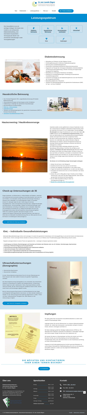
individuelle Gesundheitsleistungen (12, 113)
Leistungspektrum (34, 10)
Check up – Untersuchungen (10, 107)
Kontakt (54, 10)
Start (16, 10)
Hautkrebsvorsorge (8, 108)
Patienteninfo (23, 10)
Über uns (45, 10)
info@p (68, 391)
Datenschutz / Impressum (79, 412)
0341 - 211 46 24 (71, 384)
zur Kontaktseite (44, 368)
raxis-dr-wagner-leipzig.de (76, 391)
